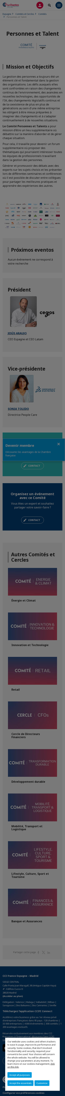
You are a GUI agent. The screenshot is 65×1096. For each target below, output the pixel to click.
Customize (41, 1083)
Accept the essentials (20, 1083)
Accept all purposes (19, 1075)
